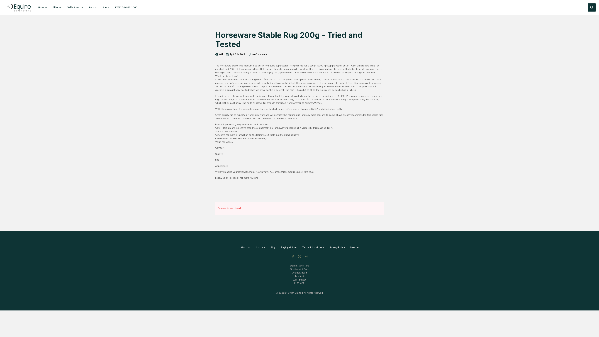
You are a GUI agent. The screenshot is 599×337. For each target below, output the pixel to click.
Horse (41, 7)
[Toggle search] (592, 7)
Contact (260, 247)
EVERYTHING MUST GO (126, 7)
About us (245, 247)
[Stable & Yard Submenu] (83, 7)
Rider (55, 7)
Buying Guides (289, 247)
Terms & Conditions (313, 247)
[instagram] (306, 256)
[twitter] (299, 256)
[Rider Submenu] (61, 7)
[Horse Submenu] (47, 7)
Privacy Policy (337, 247)
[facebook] (293, 256)
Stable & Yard (73, 7)
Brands (106, 7)
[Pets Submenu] (97, 7)
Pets (91, 7)
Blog (273, 247)
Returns (354, 247)
